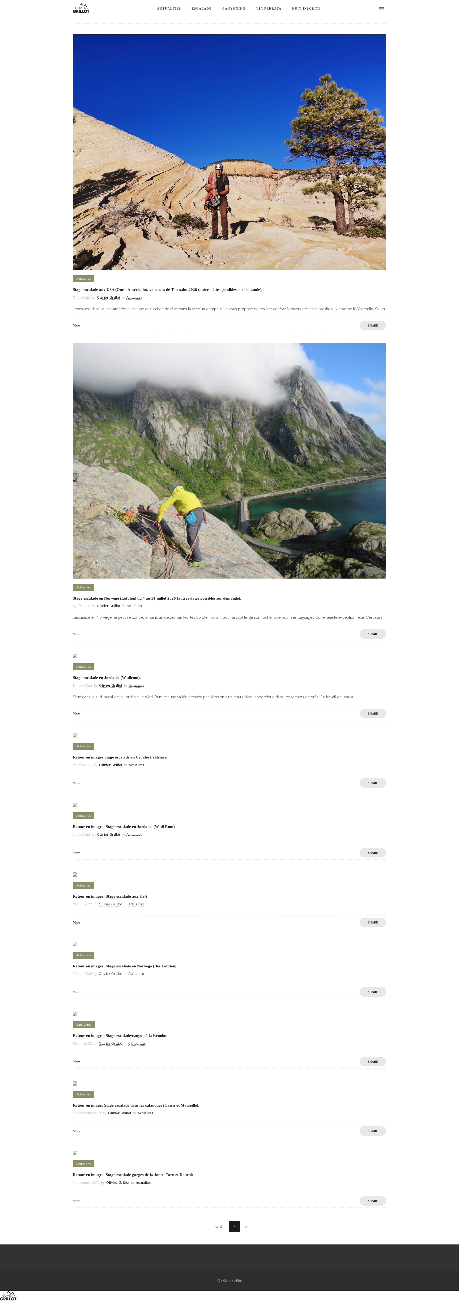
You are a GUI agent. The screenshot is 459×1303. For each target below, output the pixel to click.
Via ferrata (269, 8)
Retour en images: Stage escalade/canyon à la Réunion (120, 1035)
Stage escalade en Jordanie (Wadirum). (107, 677)
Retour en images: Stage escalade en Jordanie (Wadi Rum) (124, 826)
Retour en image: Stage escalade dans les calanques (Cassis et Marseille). (136, 1105)
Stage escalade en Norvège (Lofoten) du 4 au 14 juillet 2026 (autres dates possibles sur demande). (157, 598)
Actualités (169, 8)
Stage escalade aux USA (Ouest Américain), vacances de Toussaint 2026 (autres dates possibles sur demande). (167, 289)
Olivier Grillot (108, 297)
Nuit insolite (306, 8)
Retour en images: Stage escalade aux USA (110, 896)
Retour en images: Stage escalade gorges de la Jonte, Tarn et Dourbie (133, 1175)
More (76, 326)
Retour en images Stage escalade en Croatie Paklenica (120, 757)
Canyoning (234, 8)
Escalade (202, 8)
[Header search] (364, 9)
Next (218, 1227)
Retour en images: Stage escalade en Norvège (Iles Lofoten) (124, 966)
